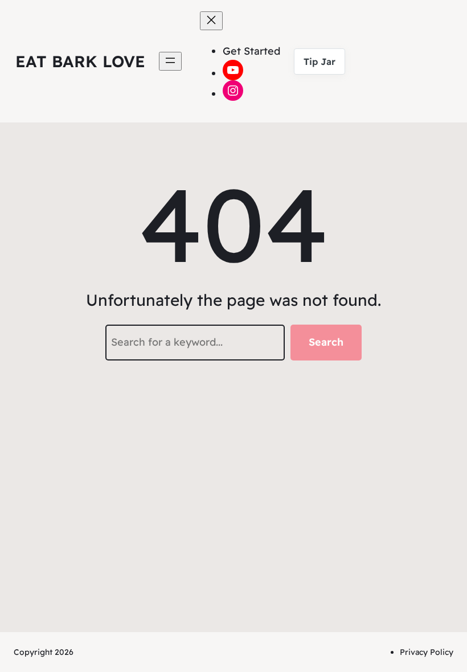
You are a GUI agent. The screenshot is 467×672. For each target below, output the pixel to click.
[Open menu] (170, 61)
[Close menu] (211, 20)
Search (326, 342)
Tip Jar (319, 61)
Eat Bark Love (80, 61)
